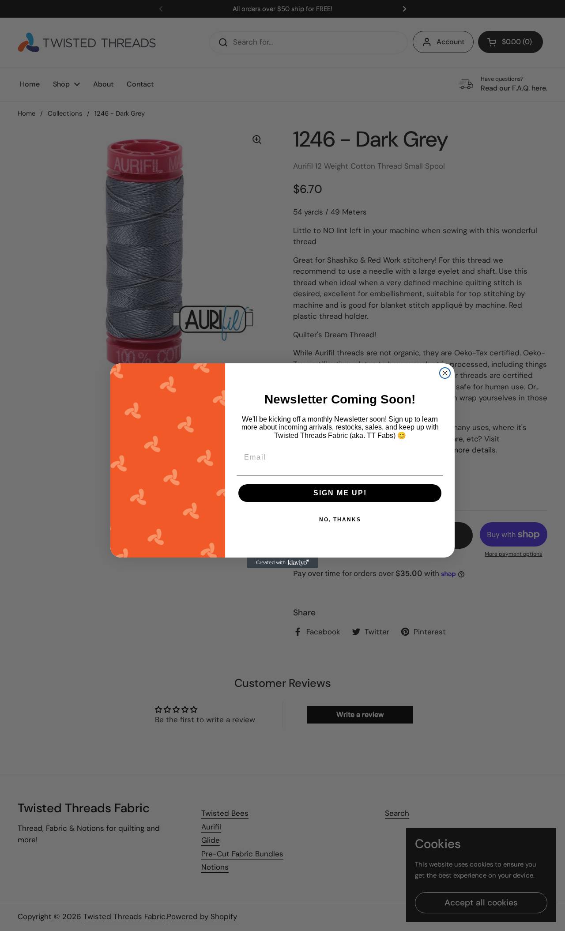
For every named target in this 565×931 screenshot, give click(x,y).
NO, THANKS (340, 519)
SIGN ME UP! (340, 493)
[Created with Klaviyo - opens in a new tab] (282, 563)
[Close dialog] (445, 373)
